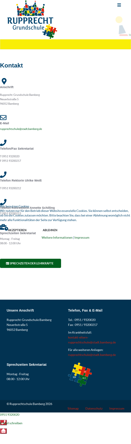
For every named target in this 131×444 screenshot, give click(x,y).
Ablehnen (50, 230)
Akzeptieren (17, 230)
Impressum (81, 237)
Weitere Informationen (57, 237)
